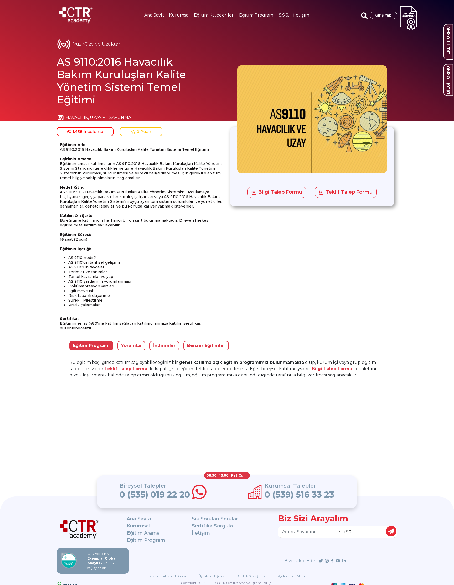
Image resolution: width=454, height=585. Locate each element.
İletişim (301, 15)
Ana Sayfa (154, 15)
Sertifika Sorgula (212, 526)
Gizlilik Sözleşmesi (251, 576)
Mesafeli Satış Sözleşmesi (167, 576)
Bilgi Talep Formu (332, 368)
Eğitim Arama (143, 533)
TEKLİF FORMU (448, 42)
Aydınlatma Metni (292, 576)
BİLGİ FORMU (448, 80)
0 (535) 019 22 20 (155, 494)
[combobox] (336, 531)
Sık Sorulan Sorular (215, 519)
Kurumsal (179, 15)
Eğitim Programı (257, 15)
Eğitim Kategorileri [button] (214, 15)
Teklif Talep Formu (125, 368)
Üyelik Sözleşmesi (212, 576)
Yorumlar (131, 345)
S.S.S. (284, 15)
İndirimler (164, 345)
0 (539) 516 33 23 (299, 494)
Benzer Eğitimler (206, 345)
